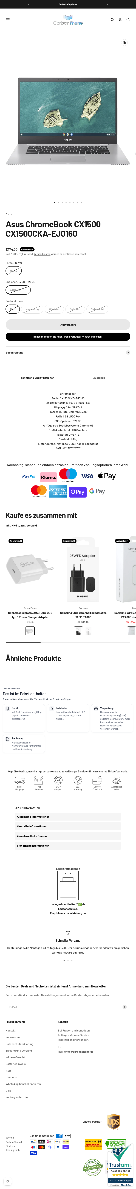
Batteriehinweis (16, 1063)
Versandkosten (42, 254)
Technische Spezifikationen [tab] (36, 377)
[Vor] (107, 4)
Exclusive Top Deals (68, 4)
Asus (9, 214)
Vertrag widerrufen (17, 1097)
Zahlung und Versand (19, 1050)
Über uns (11, 1077)
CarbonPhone (30, 608)
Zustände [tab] (99, 377)
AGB (8, 1070)
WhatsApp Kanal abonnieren (23, 1083)
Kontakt (11, 1030)
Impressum (13, 1037)
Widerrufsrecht (15, 1057)
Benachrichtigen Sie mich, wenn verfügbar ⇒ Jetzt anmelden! (68, 336)
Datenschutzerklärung (19, 1044)
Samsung (83, 608)
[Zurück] (28, 4)
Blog (8, 1090)
